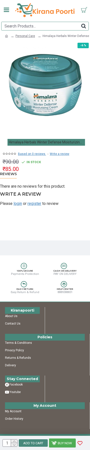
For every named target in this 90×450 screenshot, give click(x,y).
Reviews (8, 174)
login (18, 203)
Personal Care (25, 36)
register (34, 203)
